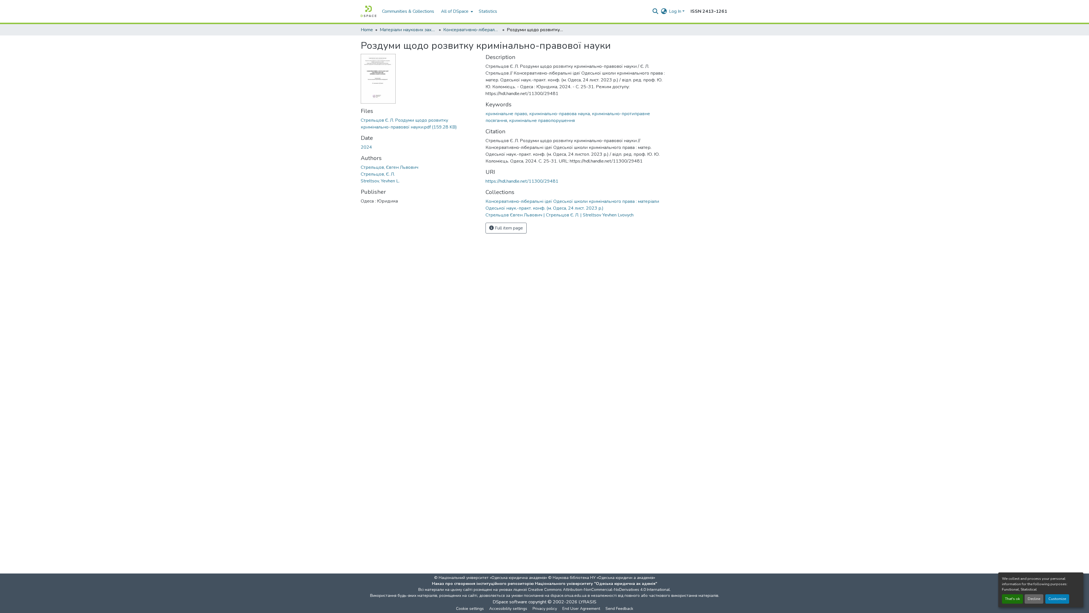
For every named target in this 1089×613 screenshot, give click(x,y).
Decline (1034, 598)
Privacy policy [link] (545, 608)
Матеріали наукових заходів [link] (408, 30)
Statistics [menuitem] (488, 11)
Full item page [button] (508, 228)
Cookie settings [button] (470, 608)
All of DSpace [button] (454, 11)
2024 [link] (366, 147)
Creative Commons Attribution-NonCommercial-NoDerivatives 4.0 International (599, 589)
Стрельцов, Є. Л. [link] (378, 174)
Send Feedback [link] (619, 608)
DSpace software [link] (510, 602)
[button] (368, 11)
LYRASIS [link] (587, 602)
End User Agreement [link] (581, 608)
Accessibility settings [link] (508, 608)
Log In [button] (675, 11)
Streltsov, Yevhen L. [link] (380, 181)
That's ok (1012, 598)
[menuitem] (456, 11)
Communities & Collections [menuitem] (408, 11)
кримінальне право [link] (506, 114)
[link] (420, 123)
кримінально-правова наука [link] (559, 114)
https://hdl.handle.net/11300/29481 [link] (522, 181)
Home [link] (367, 30)
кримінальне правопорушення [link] (542, 120)
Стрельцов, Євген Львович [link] (389, 167)
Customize (1057, 598)
